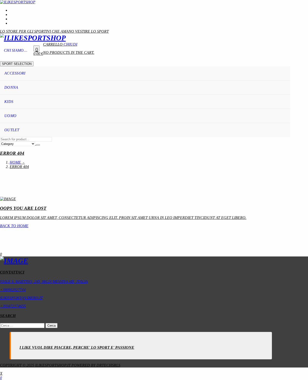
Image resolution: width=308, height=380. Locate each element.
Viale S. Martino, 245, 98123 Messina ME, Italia (44, 282)
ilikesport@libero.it (21, 298)
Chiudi (70, 44)
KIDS (8, 102)
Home (15, 162)
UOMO (10, 116)
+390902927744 (13, 290)
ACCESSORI (15, 73)
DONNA (11, 87)
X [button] (1, 373)
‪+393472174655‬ (13, 306)
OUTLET (11, 130)
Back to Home (14, 226)
